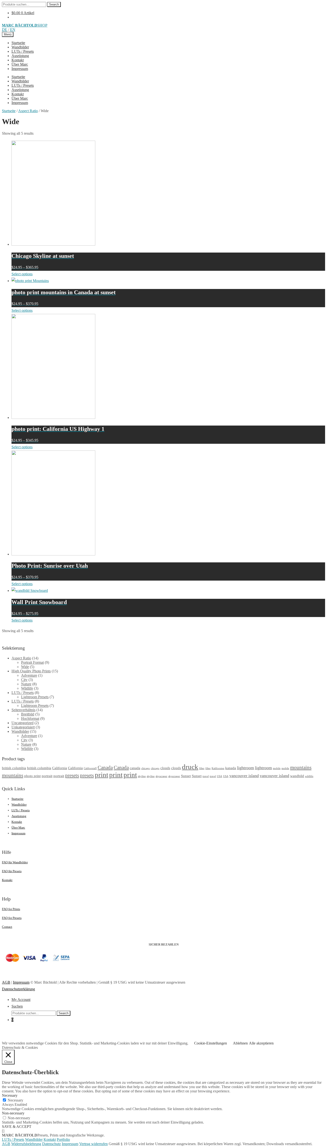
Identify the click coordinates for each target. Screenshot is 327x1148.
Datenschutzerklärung (18, 989)
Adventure (29, 675)
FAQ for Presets (12, 918)
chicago (145, 768)
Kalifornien (218, 768)
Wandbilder (20, 47)
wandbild (297, 776)
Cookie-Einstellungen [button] (210, 1043)
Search (54, 4)
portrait (47, 776)
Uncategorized (22, 723)
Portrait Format (32, 662)
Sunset (186, 776)
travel (206, 776)
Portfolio (63, 1139)
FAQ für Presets (12, 871)
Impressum (19, 69)
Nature (26, 684)
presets (72, 775)
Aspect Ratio (28, 111)
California (59, 768)
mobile (277, 768)
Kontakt (17, 60)
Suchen (17, 1006)
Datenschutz (51, 1144)
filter (201, 768)
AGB (6, 982)
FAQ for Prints (11, 909)
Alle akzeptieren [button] (261, 1043)
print (101, 775)
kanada (230, 768)
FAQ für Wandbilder (15, 862)
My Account (20, 1000)
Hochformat (30, 718)
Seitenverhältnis (23, 710)
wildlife (309, 776)
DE (4, 30)
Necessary (15, 1100)
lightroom (245, 767)
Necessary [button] (9, 1095)
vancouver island (244, 775)
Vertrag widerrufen (93, 1144)
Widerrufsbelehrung (26, 1144)
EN (12, 30)
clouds (165, 768)
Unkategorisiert (23, 727)
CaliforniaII (90, 768)
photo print (32, 776)
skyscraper (161, 776)
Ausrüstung (20, 56)
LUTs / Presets (22, 51)
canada (135, 768)
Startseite (18, 43)
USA (219, 776)
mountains (300, 767)
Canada (105, 767)
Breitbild (27, 714)
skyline (142, 776)
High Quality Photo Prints (31, 671)
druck (190, 767)
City (24, 680)
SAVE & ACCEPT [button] (16, 1127)
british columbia (14, 768)
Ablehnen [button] (240, 1043)
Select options (22, 274)
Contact (7, 927)
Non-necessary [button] (13, 1113)
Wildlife (27, 688)
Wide (25, 667)
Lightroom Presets (35, 697)
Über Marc (19, 64)
